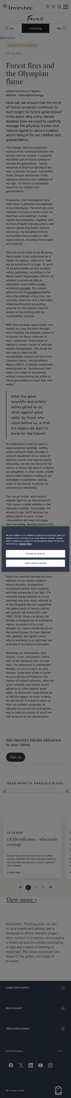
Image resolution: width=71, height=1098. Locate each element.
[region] (35, 549)
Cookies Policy (25, 544)
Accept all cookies (35, 553)
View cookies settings (35, 563)
